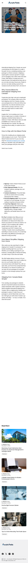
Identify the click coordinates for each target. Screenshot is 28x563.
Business (4, 454)
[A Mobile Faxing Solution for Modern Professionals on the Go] (14, 465)
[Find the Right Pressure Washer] (14, 493)
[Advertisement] (14, 50)
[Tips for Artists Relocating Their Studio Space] (14, 519)
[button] (2, 3)
